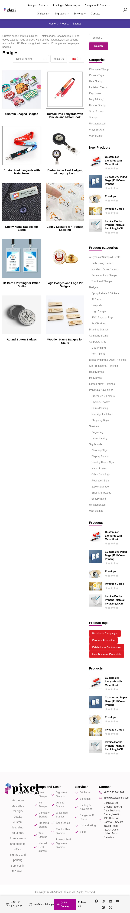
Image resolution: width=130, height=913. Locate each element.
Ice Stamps (95, 378)
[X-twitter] (110, 907)
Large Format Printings (102, 384)
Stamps (93, 117)
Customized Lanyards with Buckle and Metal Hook (65, 115)
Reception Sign (100, 480)
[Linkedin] (110, 901)
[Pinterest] (103, 907)
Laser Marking (99, 438)
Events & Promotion (103, 640)
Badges (93, 287)
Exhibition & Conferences (106, 647)
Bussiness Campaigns (105, 633)
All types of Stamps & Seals (104, 257)
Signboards (95, 444)
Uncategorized (97, 123)
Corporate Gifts (97, 341)
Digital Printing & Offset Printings (107, 359)
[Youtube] (117, 901)
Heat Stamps (96, 372)
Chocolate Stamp (99, 69)
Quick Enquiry (65, 904)
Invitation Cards (98, 87)
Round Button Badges (22, 339)
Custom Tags (96, 75)
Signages (60, 13)
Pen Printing (98, 353)
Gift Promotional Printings (103, 365)
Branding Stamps (99, 329)
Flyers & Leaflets (100, 402)
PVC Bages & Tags (102, 317)
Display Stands (100, 456)
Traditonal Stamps (101, 281)
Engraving (97, 432)
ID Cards (96, 299)
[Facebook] (96, 901)
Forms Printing (99, 408)
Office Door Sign (100, 474)
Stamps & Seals (36, 5)
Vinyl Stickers (96, 129)
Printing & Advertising (65, 5)
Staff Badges (98, 323)
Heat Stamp (95, 81)
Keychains (95, 93)
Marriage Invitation (101, 414)
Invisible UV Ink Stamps (104, 269)
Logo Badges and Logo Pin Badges (64, 284)
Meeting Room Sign (102, 462)
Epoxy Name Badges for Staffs (21, 228)
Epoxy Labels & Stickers (105, 293)
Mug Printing (96, 99)
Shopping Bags (100, 420)
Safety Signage (100, 486)
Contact (95, 13)
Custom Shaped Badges (21, 114)
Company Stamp (98, 335)
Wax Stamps (96, 510)
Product (64, 23)
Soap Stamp (96, 111)
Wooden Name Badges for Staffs (65, 341)
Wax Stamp (95, 135)
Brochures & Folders (103, 396)
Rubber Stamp (97, 105)
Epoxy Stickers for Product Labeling (65, 228)
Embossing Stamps (102, 263)
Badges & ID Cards (96, 5)
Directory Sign (99, 450)
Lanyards (96, 305)
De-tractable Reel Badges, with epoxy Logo (65, 172)
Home (52, 23)
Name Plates (98, 468)
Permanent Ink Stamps (104, 275)
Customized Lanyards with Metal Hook (22, 172)
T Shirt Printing (97, 498)
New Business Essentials (106, 654)
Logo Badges (99, 311)
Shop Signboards (101, 492)
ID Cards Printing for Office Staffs (21, 284)
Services (78, 13)
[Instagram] (103, 901)
